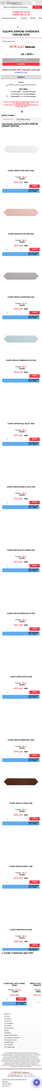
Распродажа (9, 1028)
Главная (5, 1081)
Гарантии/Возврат (11, 1035)
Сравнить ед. (35, 1)
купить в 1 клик (21, 60)
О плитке (7, 1021)
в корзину (21, 64)
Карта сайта (7, 1084)
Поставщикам (9, 1047)
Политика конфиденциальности (14, 1079)
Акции (6, 1030)
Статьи (7, 1016)
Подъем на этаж (10, 1040)
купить (34, 186)
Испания (24, 18)
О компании (8, 1023)
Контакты (8, 1018)
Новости (7, 1014)
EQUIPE (33, 18)
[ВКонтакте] (22, 111)
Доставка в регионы (12, 1037)
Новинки (7, 1033)
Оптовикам (8, 1044)
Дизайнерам (9, 1042)
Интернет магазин (9, 18)
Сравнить (21, 77)
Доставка (8, 1025)
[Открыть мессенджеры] (36, 1082)
